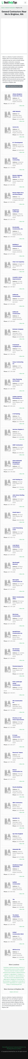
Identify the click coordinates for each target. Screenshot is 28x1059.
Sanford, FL (5, 976)
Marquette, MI (19, 977)
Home (2, 7)
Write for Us (22, 1047)
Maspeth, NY (13, 979)
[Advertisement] (14, 36)
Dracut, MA (12, 977)
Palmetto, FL (20, 974)
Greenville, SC (22, 981)
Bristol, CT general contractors (18, 972)
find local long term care (17, 984)
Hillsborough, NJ (6, 979)
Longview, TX (20, 982)
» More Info (21, 105)
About (19, 1048)
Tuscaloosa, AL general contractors (10, 967)
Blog (7, 1047)
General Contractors (10, 7)
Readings (9, 1048)
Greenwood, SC (6, 982)
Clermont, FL (7, 974)
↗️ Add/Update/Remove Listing (14, 86)
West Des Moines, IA (20, 976)
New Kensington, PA (7, 981)
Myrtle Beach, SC (13, 982)
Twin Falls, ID (7, 977)
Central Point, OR (20, 979)
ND (22, 977)
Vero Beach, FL (12, 976)
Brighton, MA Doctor (14, 992)
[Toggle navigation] (25, 2)
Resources (15, 1048)
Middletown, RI (15, 981)
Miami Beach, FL (14, 974)
